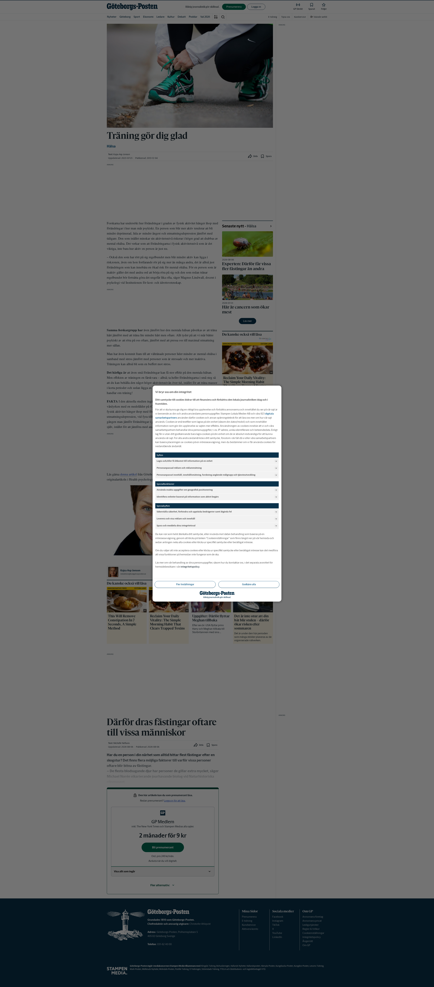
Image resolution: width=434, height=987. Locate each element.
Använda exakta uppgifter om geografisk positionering (185, 489)
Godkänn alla (249, 584)
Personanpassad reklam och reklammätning (179, 467)
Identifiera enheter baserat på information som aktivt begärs (188, 496)
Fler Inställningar (185, 584)
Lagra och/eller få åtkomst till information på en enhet (184, 460)
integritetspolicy (190, 566)
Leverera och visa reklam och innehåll (176, 518)
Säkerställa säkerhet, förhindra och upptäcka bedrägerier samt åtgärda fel (194, 511)
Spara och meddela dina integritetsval (176, 525)
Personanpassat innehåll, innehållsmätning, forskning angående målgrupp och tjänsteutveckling (206, 474)
